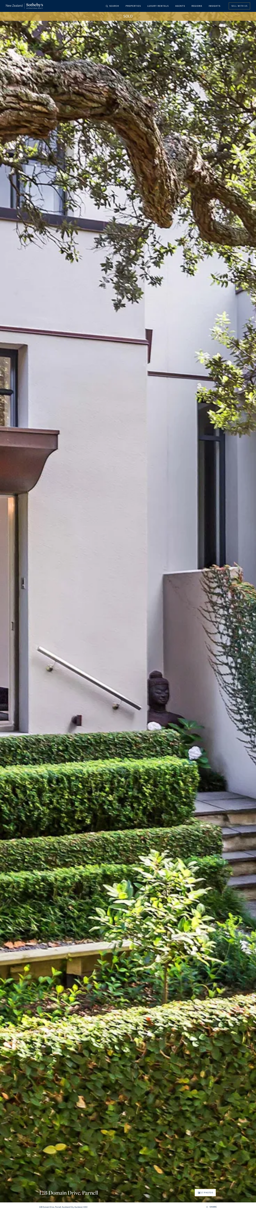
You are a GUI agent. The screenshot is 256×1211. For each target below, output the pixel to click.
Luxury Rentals (158, 6)
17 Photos (207, 1192)
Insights (214, 6)
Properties (133, 6)
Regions (197, 6)
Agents (180, 6)
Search (114, 6)
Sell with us (239, 6)
